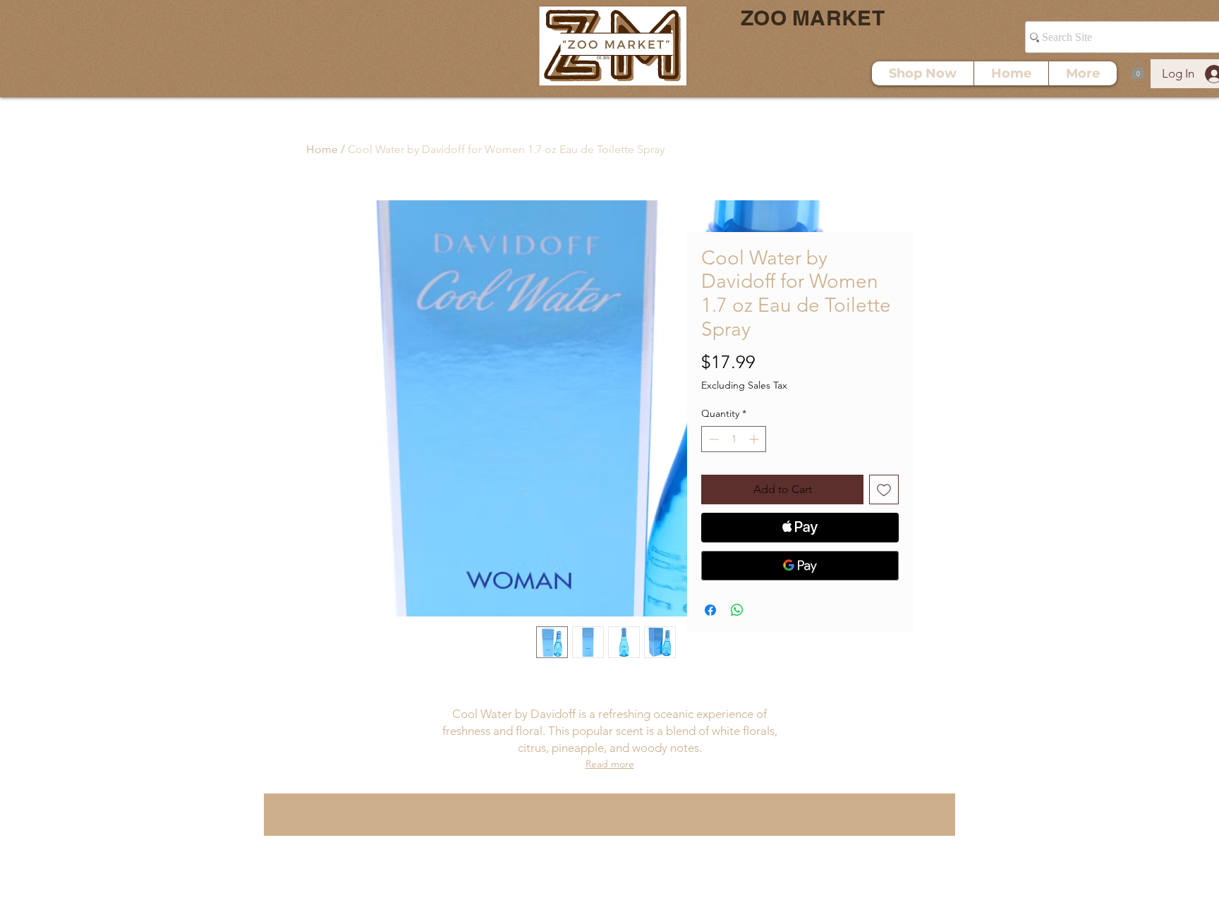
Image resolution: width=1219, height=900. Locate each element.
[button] (1138, 70)
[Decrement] (712, 439)
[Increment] (755, 439)
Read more (610, 764)
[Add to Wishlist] (884, 489)
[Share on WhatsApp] (737, 610)
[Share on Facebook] (710, 610)
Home (322, 149)
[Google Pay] (800, 565)
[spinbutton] (733, 439)
